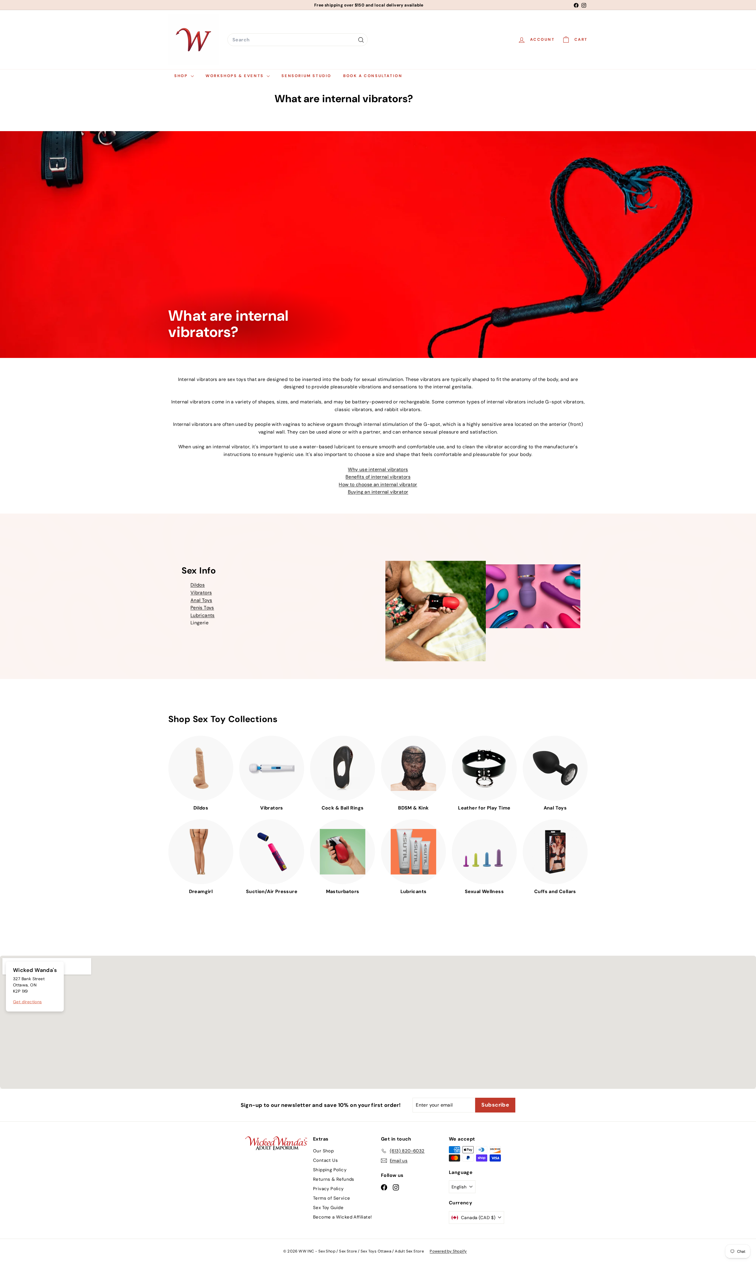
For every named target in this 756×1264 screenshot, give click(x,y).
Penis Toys (202, 608)
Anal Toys (201, 600)
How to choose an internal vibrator (378, 484)
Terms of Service (331, 1198)
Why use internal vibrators (378, 469)
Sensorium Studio (306, 75)
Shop (181, 75)
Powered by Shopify (448, 1251)
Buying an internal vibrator (378, 492)
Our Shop (323, 1151)
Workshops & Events (235, 75)
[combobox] (297, 39)
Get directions (27, 1001)
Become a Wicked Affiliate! (342, 1217)
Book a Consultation (372, 75)
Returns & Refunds (333, 1179)
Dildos (197, 585)
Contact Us (325, 1160)
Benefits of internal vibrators (378, 477)
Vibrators (201, 592)
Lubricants (202, 615)
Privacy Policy (328, 1189)
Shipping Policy (329, 1170)
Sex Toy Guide (328, 1208)
